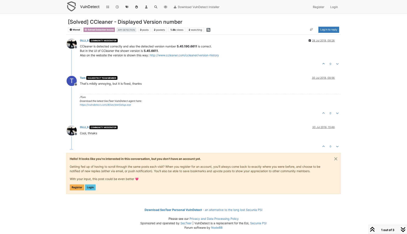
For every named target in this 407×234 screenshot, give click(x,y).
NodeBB (217, 227)
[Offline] (73, 43)
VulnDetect (89, 6)
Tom (82, 77)
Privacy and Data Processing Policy (214, 218)
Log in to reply (328, 29)
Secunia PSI (258, 223)
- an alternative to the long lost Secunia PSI (203, 210)
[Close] (336, 159)
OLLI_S (84, 40)
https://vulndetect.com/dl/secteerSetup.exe (105, 104)
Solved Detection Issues (100, 29)
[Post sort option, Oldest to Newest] (311, 30)
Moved (76, 29)
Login (90, 187)
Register (77, 187)
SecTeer (186, 223)
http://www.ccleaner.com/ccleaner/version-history (184, 55)
